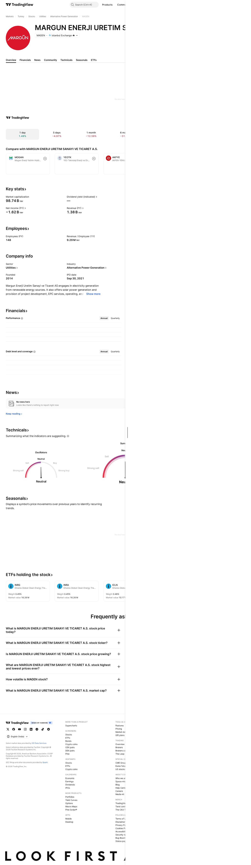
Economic (70, 778)
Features (119, 725)
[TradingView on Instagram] (25, 729)
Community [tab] (50, 59)
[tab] (104, 318)
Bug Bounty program (125, 838)
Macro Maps (71, 806)
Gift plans (119, 735)
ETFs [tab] (94, 59)
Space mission (122, 781)
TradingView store (124, 803)
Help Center (121, 788)
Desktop (69, 822)
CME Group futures (124, 763)
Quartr (45, 762)
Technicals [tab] (66, 59)
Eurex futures (121, 766)
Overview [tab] (11, 59)
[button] (114, 5)
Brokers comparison (124, 750)
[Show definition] (31, 196)
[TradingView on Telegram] (37, 729)
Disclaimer (120, 822)
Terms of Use (121, 818)
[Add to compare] (45, 158)
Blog (117, 784)
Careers (119, 791)
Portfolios (69, 797)
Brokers (119, 747)
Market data (121, 732)
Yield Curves (71, 800)
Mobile (68, 818)
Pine (67, 754)
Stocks (68, 734)
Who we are (121, 778)
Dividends (70, 784)
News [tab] (37, 59)
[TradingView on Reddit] (48, 729)
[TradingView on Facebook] (14, 729)
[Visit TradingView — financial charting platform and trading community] (17, 118)
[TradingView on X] (8, 729)
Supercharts (71, 725)
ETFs (67, 738)
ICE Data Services (39, 743)
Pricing (118, 729)
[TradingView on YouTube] (19, 729)
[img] (73, 35)
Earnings (69, 781)
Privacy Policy (122, 825)
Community (124, 4)
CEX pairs (70, 747)
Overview (119, 744)
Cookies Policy (122, 828)
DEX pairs (70, 750)
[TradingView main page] (19, 5)
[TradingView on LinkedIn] (31, 729)
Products (107, 4)
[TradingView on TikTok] (43, 729)
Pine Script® (71, 809)
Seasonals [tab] (81, 59)
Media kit (119, 794)
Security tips (121, 834)
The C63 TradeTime (124, 809)
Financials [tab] (25, 59)
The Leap (119, 754)
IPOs (67, 788)
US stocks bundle (123, 769)
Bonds (68, 741)
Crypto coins (71, 744)
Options (69, 803)
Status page (121, 841)
